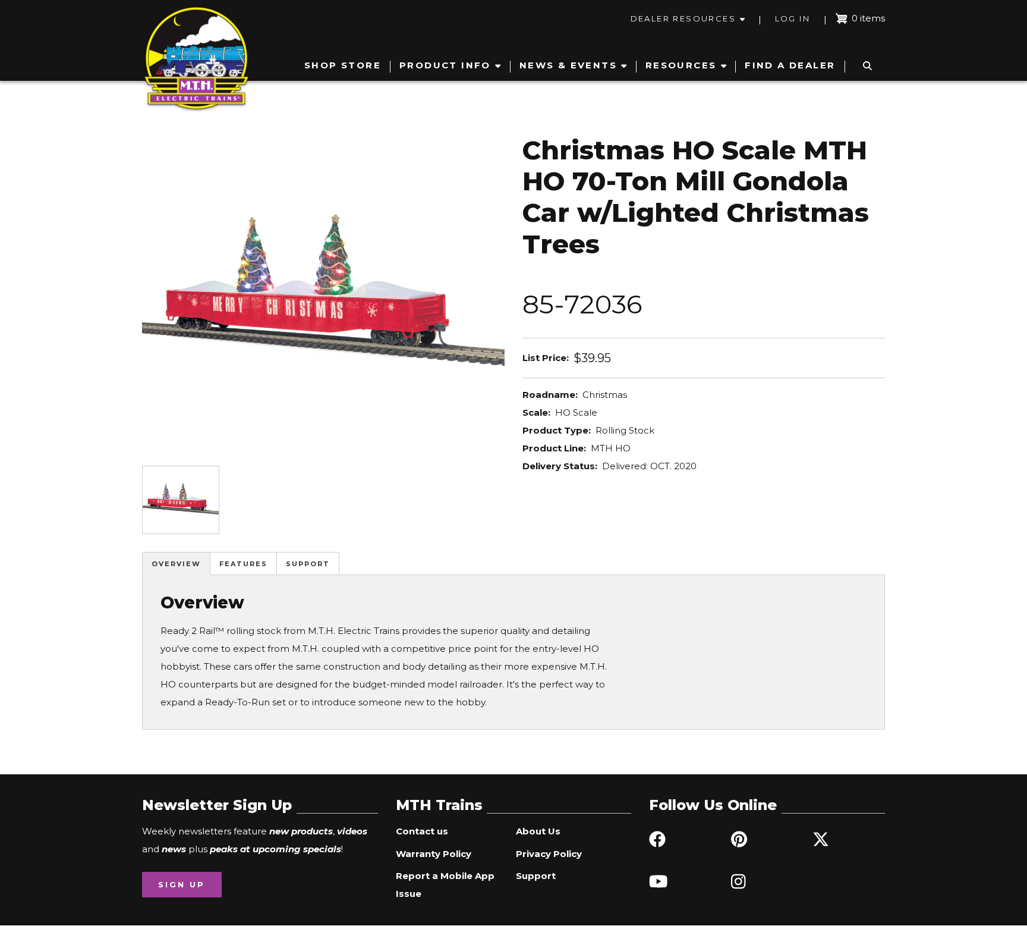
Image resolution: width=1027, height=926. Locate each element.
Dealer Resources (683, 18)
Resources (681, 65)
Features (243, 564)
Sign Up (181, 884)
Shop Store (342, 65)
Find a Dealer (790, 65)
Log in (792, 18)
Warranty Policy (433, 853)
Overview (176, 564)
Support (308, 564)
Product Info (445, 65)
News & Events (568, 65)
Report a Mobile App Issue (445, 884)
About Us (538, 831)
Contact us (422, 831)
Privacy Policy (549, 853)
